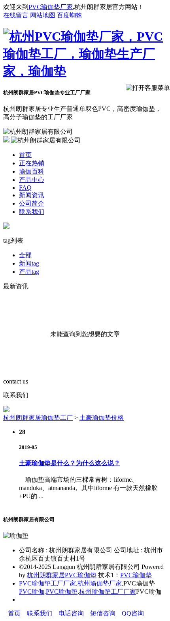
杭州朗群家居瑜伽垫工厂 (38, 417)
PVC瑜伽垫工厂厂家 (47, 583)
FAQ (25, 187)
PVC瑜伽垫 (136, 575)
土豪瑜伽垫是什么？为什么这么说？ (69, 463)
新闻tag (29, 263)
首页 (25, 155)
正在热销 (31, 163)
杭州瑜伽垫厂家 (99, 583)
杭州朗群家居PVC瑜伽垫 (61, 575)
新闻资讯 (31, 195)
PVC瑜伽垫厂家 (50, 7)
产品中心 (31, 179)
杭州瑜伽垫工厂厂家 (107, 591)
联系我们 (31, 211)
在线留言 (15, 15)
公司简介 (31, 203)
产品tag (29, 271)
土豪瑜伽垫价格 (101, 417)
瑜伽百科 (31, 171)
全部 (25, 255)
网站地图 (42, 15)
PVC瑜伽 (31, 591)
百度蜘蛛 (69, 15)
